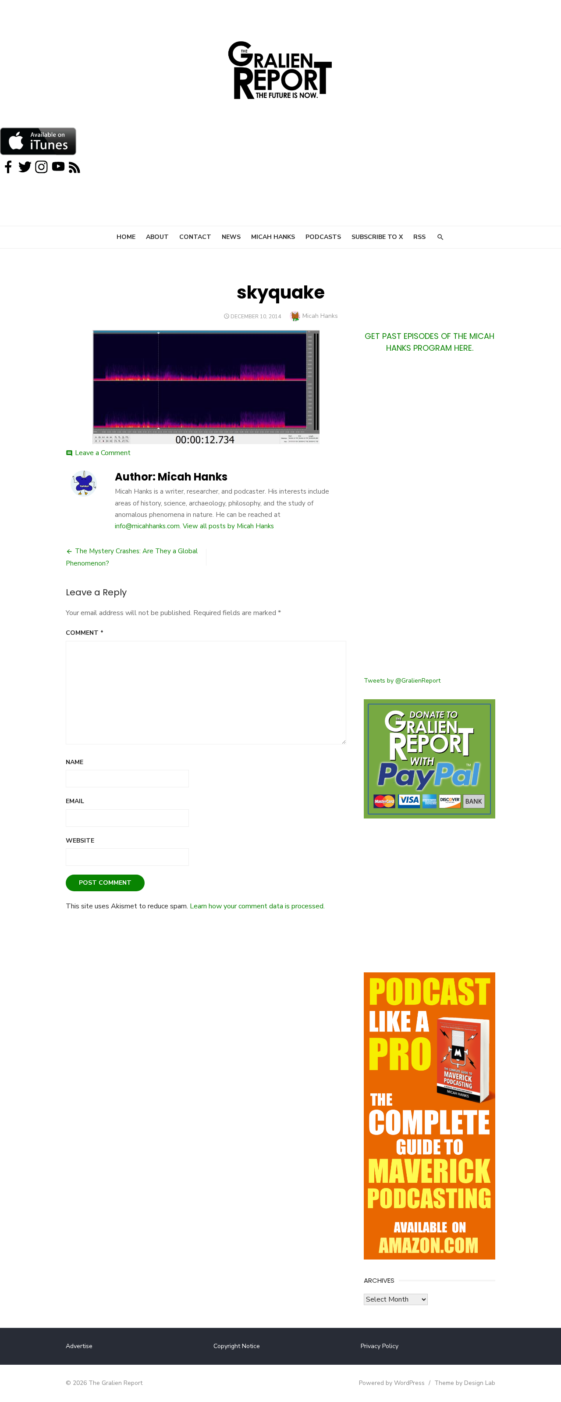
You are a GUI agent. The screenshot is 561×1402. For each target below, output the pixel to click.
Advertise (79, 1346)
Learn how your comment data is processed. (257, 906)
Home (126, 237)
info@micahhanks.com (147, 526)
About (157, 237)
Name (74, 762)
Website (80, 840)
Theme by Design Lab (464, 1383)
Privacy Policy (379, 1346)
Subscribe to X (377, 237)
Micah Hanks (273, 237)
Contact (195, 237)
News (231, 237)
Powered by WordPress (392, 1383)
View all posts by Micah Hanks (228, 526)
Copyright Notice (236, 1346)
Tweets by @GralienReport (402, 680)
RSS (419, 237)
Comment (84, 633)
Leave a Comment (103, 453)
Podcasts (323, 237)
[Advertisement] (429, 519)
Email (75, 801)
